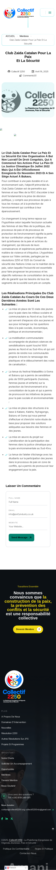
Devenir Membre (25, 629)
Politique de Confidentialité (16, 849)
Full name (14, 498)
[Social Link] (2, 819)
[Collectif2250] (19, 12)
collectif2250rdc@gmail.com (38, 809)
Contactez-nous (28, 853)
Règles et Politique (44, 849)
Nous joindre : (8, 805)
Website (13, 523)
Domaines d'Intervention (13, 722)
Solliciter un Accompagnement (16, 763)
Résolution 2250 (9, 733)
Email (12, 510)
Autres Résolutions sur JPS (15, 739)
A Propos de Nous (10, 716)
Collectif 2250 (15, 840)
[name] (21, 537)
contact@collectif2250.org (13, 809)
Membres (5, 775)
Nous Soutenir (8, 786)
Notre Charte (7, 758)
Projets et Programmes (12, 744)
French (12, 867)
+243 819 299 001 (21, 797)
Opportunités (7, 769)
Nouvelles (6, 727)
